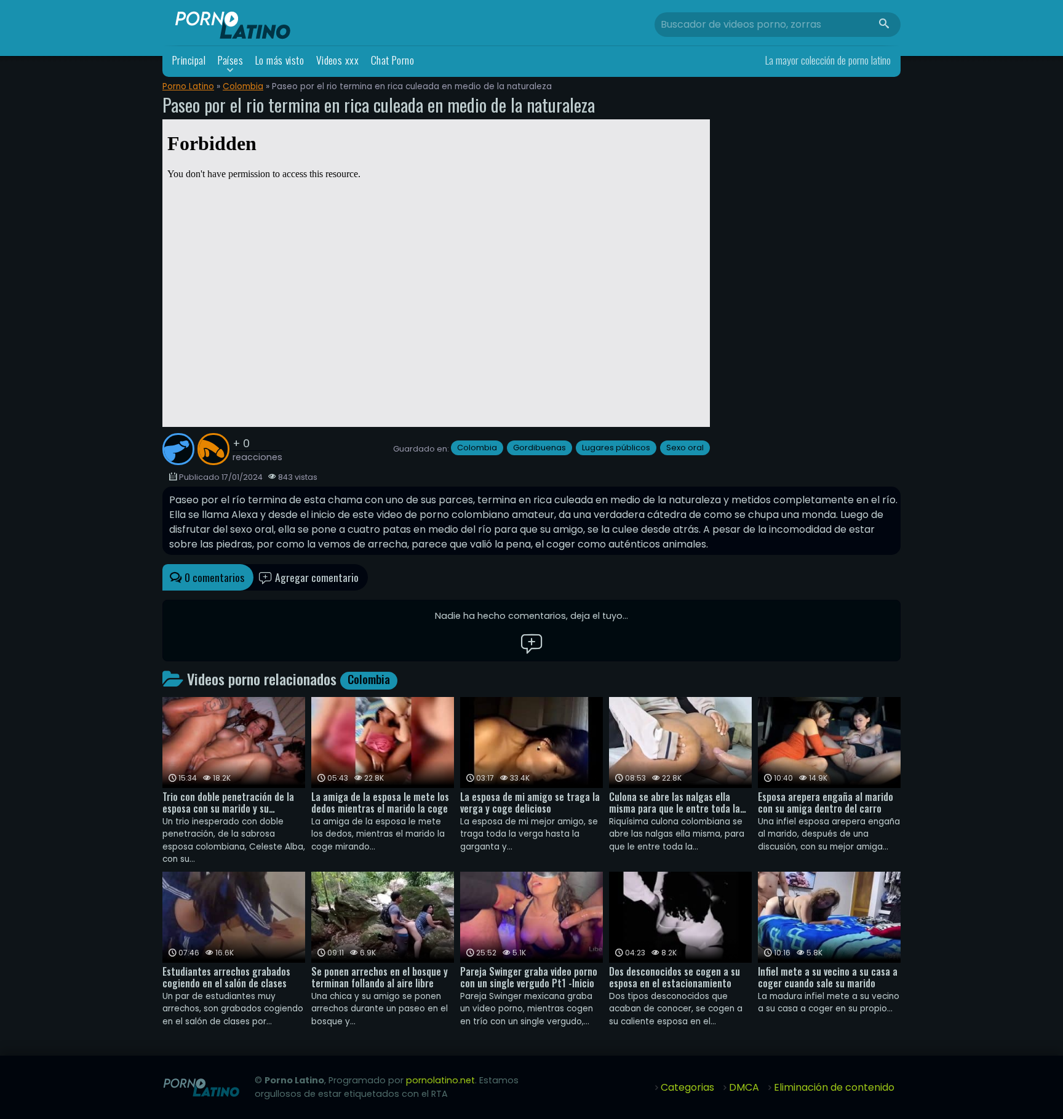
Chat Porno (393, 60)
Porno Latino (188, 86)
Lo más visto (280, 60)
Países (231, 60)
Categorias (687, 1087)
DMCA (744, 1087)
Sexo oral (685, 447)
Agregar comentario (316, 577)
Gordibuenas (539, 447)
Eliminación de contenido (834, 1087)
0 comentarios (213, 577)
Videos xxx (337, 60)
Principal (188, 60)
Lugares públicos (616, 447)
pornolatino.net (440, 1080)
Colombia (243, 86)
